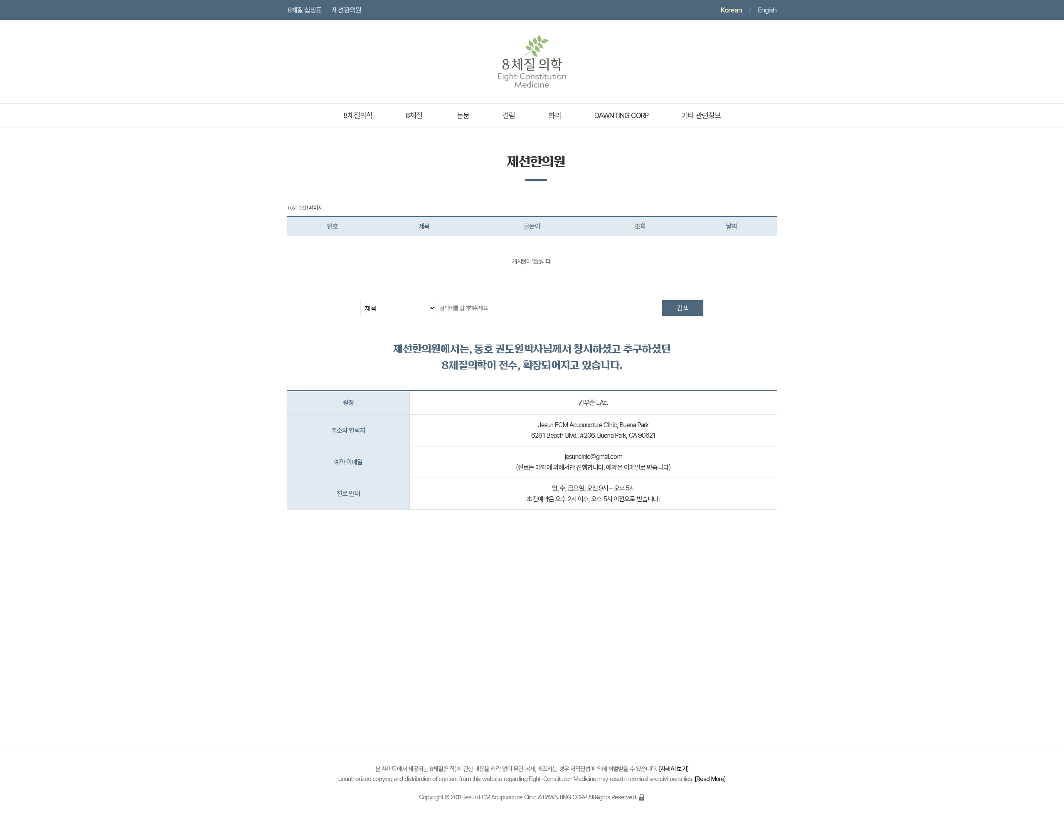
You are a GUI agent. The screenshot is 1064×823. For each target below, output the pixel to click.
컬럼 (508, 115)
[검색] (682, 308)
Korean (731, 10)
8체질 (414, 115)
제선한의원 (346, 10)
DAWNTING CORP (621, 115)
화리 (555, 115)
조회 (640, 226)
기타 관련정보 (701, 115)
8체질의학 (357, 115)
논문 (463, 115)
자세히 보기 (673, 769)
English (767, 10)
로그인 (641, 797)
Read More (710, 779)
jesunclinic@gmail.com (593, 457)
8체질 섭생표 (305, 10)
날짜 (731, 226)
